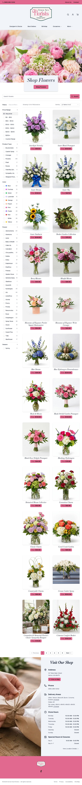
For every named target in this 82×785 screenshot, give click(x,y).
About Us (68, 2)
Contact (76, 2)
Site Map (77, 782)
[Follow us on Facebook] (41, 771)
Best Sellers (32, 26)
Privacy (61, 782)
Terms (55, 782)
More (69, 26)
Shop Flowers (41, 87)
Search (76, 96)
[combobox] (70, 104)
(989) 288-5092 (9, 2)
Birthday (44, 26)
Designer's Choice (16, 26)
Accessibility (69, 782)
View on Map (55, 679)
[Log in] (73, 15)
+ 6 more (56, 700)
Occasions (56, 26)
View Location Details (70, 749)
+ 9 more (56, 706)
